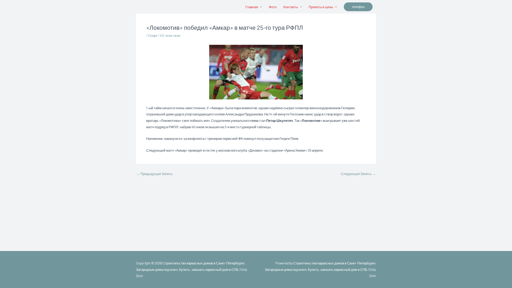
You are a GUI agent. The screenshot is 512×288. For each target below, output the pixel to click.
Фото (273, 7)
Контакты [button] (290, 7)
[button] (358, 6)
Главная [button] (251, 7)
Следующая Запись (358, 173)
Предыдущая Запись (154, 173)
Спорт (153, 35)
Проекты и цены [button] (321, 7)
